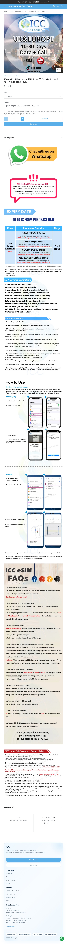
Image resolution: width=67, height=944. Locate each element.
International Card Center (12, 76)
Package (6, 102)
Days (5, 93)
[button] (62, 6)
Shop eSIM (9, 873)
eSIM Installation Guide (12, 891)
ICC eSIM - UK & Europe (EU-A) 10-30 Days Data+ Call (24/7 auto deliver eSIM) (29, 11)
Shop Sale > (47, 2)
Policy (7, 900)
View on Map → (10, 926)
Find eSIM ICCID (11, 894)
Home (5, 11)
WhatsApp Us (33, 859)
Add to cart (44, 119)
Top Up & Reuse (10, 897)
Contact (8, 883)
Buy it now (33, 124)
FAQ (7, 877)
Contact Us (33, 865)
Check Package (10, 880)
